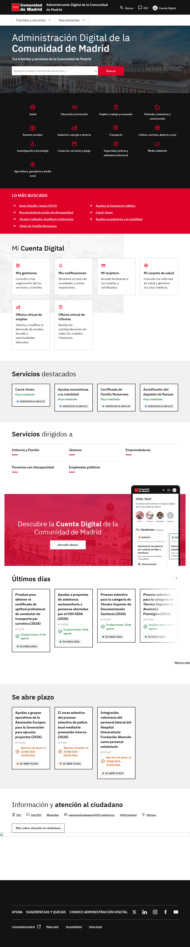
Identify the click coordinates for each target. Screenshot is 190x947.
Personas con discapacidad (33, 467)
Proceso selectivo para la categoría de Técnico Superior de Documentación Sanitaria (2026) (116, 604)
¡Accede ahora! (68, 545)
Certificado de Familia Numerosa (114, 391)
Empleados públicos (84, 467)
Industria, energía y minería (74, 134)
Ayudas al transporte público (115, 206)
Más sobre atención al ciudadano (38, 828)
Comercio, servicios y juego (74, 150)
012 (19, 815)
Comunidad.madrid (23, 926)
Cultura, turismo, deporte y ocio (157, 134)
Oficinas (151, 815)
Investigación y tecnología (32, 150)
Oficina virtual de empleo (29, 316)
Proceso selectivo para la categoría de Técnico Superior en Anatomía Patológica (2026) (158, 604)
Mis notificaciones (72, 273)
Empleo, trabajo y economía (115, 114)
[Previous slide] (171, 577)
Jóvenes (75, 450)
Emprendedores (138, 450)
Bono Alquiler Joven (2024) (38, 206)
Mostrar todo (182, 662)
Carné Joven (104, 212)
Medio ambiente (157, 150)
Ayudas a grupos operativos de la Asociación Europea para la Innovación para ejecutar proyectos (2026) (30, 724)
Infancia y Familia (25, 450)
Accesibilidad (74, 926)
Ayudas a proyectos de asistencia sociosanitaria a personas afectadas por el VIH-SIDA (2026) (73, 606)
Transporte (115, 134)
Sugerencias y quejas (46, 912)
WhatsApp (53, 815)
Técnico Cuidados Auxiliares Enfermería (46, 219)
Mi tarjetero (110, 273)
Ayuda (17, 912)
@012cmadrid (128, 815)
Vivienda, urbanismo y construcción (157, 116)
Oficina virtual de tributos (71, 316)
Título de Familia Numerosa (38, 226)
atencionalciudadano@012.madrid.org (92, 815)
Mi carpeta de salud (159, 273)
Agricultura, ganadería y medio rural (32, 173)
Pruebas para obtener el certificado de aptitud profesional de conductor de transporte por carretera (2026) (30, 609)
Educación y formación (74, 114)
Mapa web (52, 926)
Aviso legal (95, 926)
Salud (32, 114)
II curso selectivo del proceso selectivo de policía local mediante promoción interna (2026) (72, 724)
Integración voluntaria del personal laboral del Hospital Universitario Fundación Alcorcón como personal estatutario (116, 729)
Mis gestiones (26, 273)
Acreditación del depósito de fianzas (158, 391)
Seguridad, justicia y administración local (116, 153)
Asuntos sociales (33, 134)
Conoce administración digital (98, 912)
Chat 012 (36, 815)
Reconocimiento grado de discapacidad (46, 212)
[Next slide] (176, 577)
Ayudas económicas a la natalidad (119, 219)
